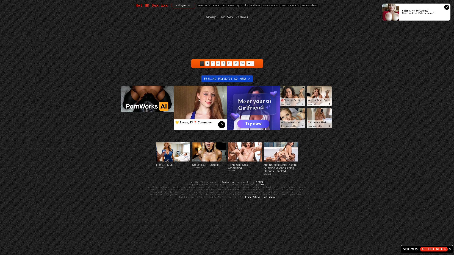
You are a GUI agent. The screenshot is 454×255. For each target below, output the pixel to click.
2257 (263, 184)
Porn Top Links (238, 5)
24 (242, 63)
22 (229, 63)
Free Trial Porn (208, 5)
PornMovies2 (309, 5)
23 (236, 63)
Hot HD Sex (151, 5)
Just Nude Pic (290, 5)
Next (250, 63)
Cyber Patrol (252, 197)
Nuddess (255, 5)
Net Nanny (269, 197)
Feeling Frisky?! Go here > (227, 78)
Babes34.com (270, 5)
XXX (223, 5)
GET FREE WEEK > (434, 249)
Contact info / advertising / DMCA (242, 182)
